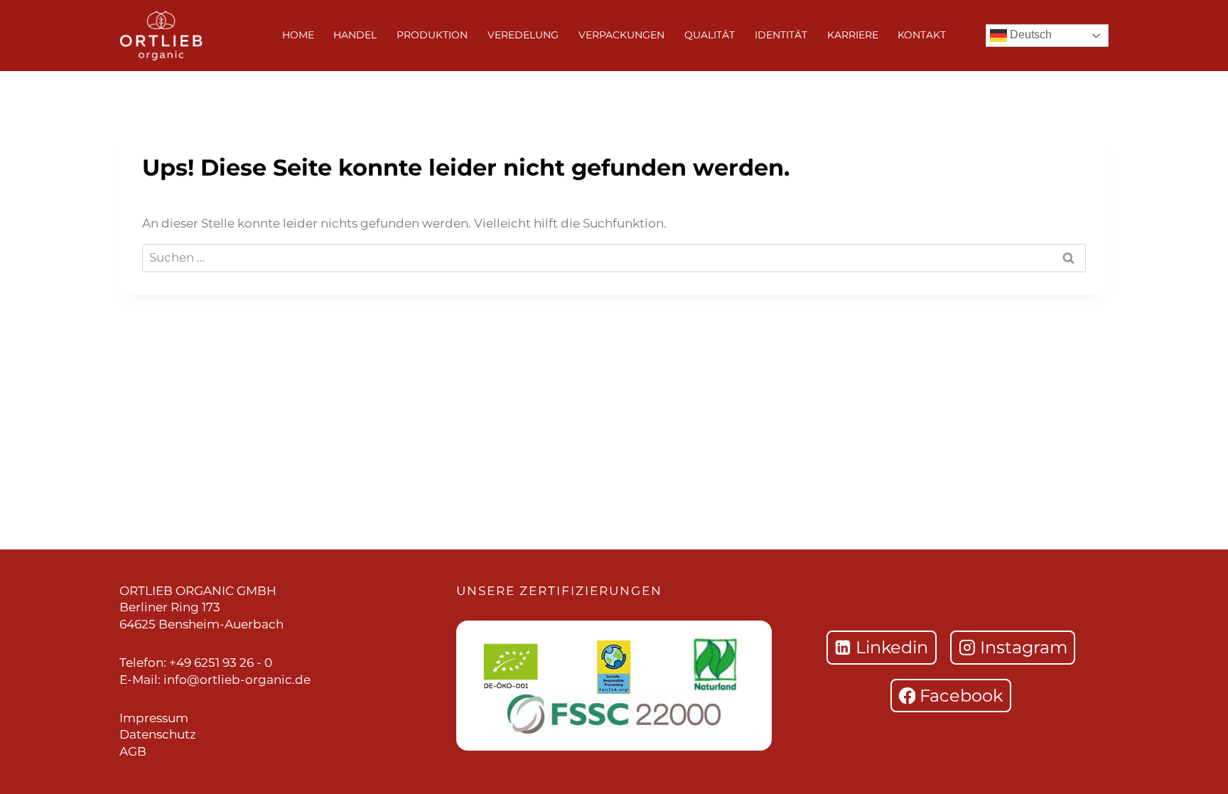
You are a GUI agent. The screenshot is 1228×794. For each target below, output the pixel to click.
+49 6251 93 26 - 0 (220, 662)
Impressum (153, 718)
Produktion (432, 34)
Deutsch (1029, 34)
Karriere (852, 34)
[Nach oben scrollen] (1199, 415)
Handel (355, 34)
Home (298, 34)
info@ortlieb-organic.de (237, 679)
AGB (132, 751)
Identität (781, 34)
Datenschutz (157, 734)
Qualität (709, 34)
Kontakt (922, 34)
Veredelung (523, 34)
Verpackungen (621, 34)
